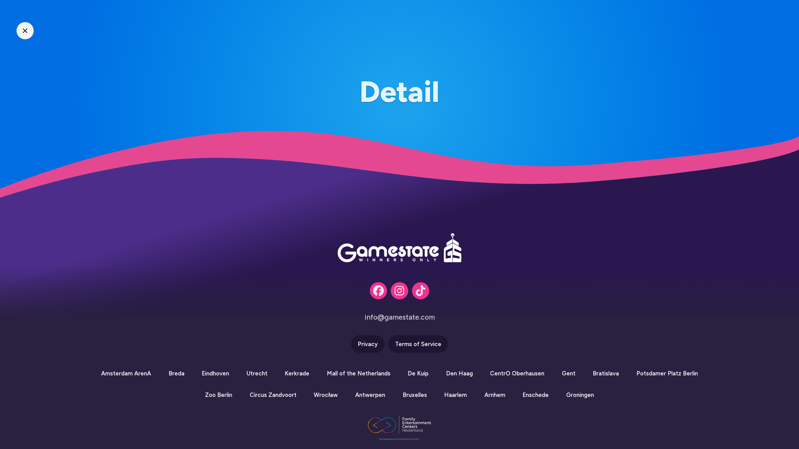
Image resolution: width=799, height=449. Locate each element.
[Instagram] (399, 290)
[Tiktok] (420, 290)
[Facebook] (378, 290)
